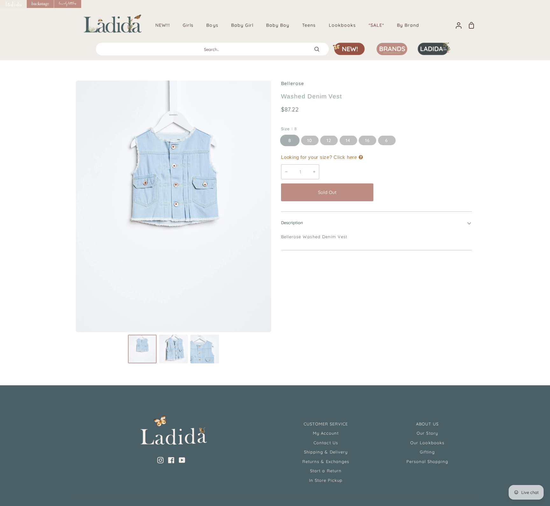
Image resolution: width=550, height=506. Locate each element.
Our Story (427, 433)
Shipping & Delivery (326, 451)
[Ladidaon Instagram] (160, 460)
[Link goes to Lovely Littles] (67, 4)
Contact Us (326, 442)
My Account (326, 433)
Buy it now (424, 192)
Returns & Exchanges (325, 461)
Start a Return (326, 470)
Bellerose (292, 83)
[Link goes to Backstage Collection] (40, 4)
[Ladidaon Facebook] (171, 460)
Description (292, 222)
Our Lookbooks (427, 442)
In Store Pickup (326, 480)
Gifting (427, 451)
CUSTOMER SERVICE (326, 423)
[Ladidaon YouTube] (182, 460)
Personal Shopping (427, 461)
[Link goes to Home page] (13, 4)
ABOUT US (427, 423)
